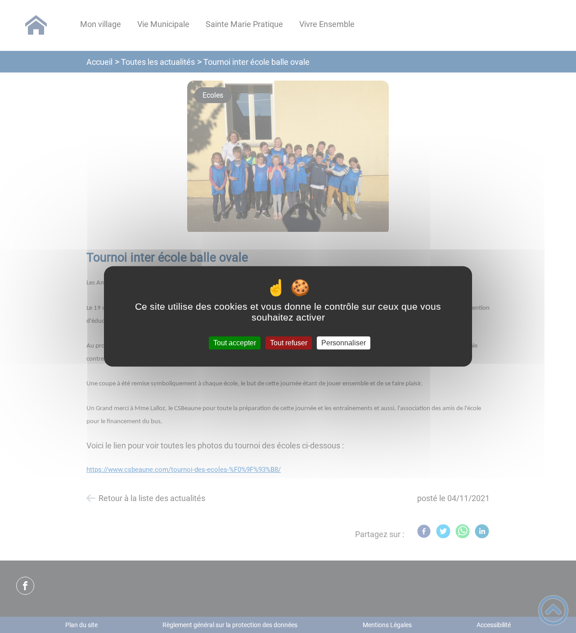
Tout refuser (288, 343)
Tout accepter (234, 343)
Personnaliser (343, 343)
